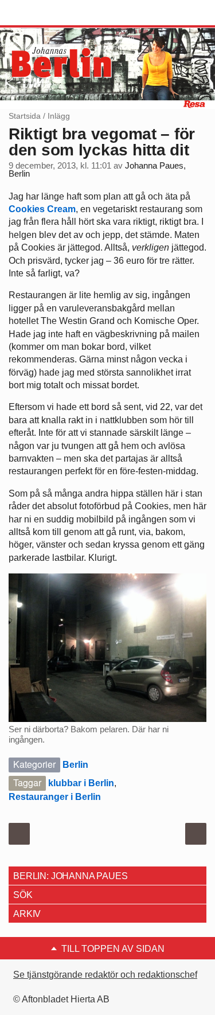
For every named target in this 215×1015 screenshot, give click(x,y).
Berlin (75, 765)
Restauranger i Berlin (55, 797)
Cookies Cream (42, 209)
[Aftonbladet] (52, 13)
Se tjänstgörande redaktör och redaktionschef (105, 974)
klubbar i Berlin (81, 783)
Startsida (25, 115)
